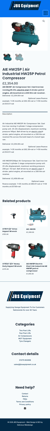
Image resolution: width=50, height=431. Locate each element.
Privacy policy (25, 404)
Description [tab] (7, 114)
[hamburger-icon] (45, 13)
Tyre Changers (25, 341)
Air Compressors (25, 336)
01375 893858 (25, 360)
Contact (25, 394)
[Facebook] (25, 408)
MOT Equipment (25, 338)
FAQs (25, 399)
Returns (25, 396)
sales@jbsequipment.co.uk (25, 364)
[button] (44, 21)
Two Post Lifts (25, 330)
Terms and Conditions (25, 402)
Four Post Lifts (25, 333)
